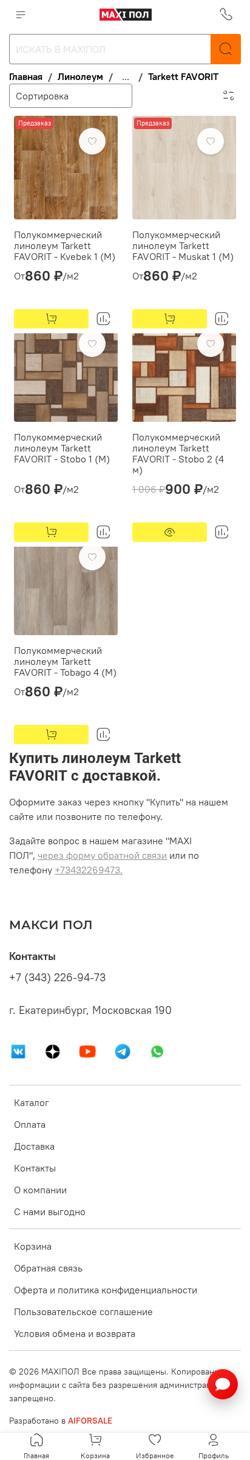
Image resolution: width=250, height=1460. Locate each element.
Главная (25, 76)
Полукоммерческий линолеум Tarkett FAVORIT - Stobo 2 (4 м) (178, 453)
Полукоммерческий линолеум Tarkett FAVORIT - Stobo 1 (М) (62, 448)
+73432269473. (89, 870)
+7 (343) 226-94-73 (57, 977)
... (125, 76)
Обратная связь (48, 1268)
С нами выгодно (50, 1211)
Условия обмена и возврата (74, 1333)
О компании (40, 1190)
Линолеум (80, 76)
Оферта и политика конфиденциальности (105, 1290)
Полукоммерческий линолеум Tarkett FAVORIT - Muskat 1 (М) (183, 245)
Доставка (34, 1146)
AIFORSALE (90, 1420)
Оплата (30, 1124)
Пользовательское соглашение (83, 1311)
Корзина (33, 1246)
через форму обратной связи (102, 855)
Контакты (35, 1168)
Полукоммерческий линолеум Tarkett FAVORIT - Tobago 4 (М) (65, 661)
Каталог (31, 1102)
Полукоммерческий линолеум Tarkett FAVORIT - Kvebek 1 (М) (64, 245)
